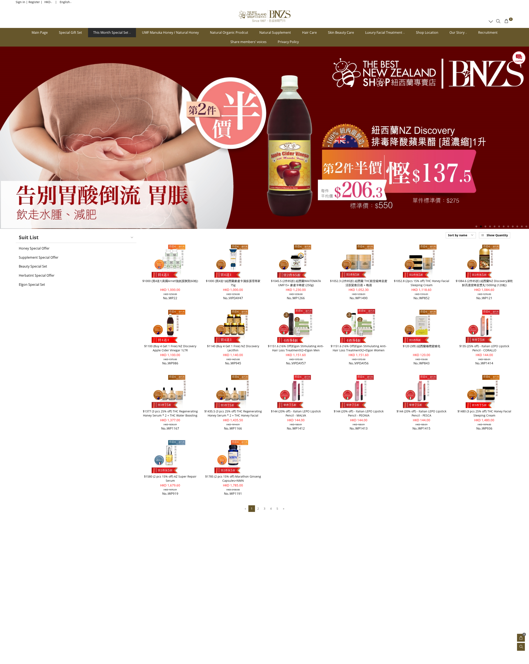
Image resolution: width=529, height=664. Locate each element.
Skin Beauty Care (341, 32)
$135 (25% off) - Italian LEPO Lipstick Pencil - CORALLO (484, 348)
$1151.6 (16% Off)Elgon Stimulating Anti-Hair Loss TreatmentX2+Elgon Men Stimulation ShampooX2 (296, 350)
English (65, 2)
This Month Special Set (111, 32)
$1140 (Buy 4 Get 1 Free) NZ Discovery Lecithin (233, 348)
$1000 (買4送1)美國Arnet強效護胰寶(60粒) (170, 281)
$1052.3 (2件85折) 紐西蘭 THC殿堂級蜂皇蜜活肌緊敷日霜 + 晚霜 (358, 283)
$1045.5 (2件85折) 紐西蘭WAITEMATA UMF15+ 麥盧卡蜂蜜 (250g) (296, 283)
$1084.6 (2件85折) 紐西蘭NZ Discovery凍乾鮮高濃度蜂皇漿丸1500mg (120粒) (484, 283)
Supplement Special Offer (38, 257)
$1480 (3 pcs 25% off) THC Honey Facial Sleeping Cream (484, 413)
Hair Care (309, 32)
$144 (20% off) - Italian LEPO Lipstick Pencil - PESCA (421, 413)
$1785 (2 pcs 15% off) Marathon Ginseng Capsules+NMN (233, 478)
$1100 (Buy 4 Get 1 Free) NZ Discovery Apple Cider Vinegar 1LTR (170, 348)
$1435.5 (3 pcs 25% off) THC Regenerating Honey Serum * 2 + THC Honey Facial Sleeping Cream (233, 415)
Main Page (40, 32)
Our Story (457, 32)
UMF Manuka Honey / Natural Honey (170, 32)
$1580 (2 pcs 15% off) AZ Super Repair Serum (170, 478)
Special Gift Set (70, 32)
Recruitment (488, 32)
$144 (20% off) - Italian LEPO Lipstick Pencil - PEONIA (359, 413)
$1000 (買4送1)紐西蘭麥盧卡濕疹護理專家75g (233, 283)
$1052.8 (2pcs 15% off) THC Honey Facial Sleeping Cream (421, 283)
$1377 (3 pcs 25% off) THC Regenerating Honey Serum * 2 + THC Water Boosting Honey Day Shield (170, 415)
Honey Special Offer (34, 248)
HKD (47, 2)
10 (517, 226)
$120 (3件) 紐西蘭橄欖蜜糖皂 (421, 346)
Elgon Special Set (32, 285)
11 (522, 226)
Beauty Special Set (33, 266)
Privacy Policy (288, 42)
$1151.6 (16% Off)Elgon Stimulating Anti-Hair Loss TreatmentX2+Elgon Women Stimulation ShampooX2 (359, 350)
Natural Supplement (275, 32)
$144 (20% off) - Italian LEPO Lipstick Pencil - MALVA (296, 413)
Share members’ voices (248, 42)
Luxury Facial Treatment (384, 32)
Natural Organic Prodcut (229, 32)
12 (526, 226)
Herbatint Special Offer (37, 275)
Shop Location (427, 32)
